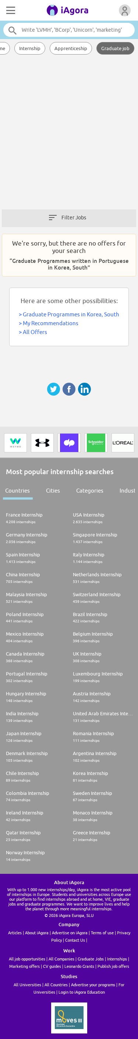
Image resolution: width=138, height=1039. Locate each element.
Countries (17, 490)
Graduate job (115, 48)
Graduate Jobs (91, 958)
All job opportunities (27, 958)
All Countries (56, 984)
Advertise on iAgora (70, 932)
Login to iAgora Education (82, 992)
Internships (117, 958)
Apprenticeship (70, 48)
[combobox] (68, 30)
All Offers (35, 332)
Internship (29, 48)
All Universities (27, 984)
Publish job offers (113, 966)
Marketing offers (24, 966)
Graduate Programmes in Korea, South (71, 314)
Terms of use (102, 932)
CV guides (52, 966)
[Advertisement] (69, 135)
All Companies (61, 958)
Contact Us (75, 940)
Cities (53, 490)
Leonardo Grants (79, 966)
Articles (15, 932)
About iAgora (37, 932)
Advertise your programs (93, 984)
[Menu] (10, 10)
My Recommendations (50, 323)
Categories (89, 490)
